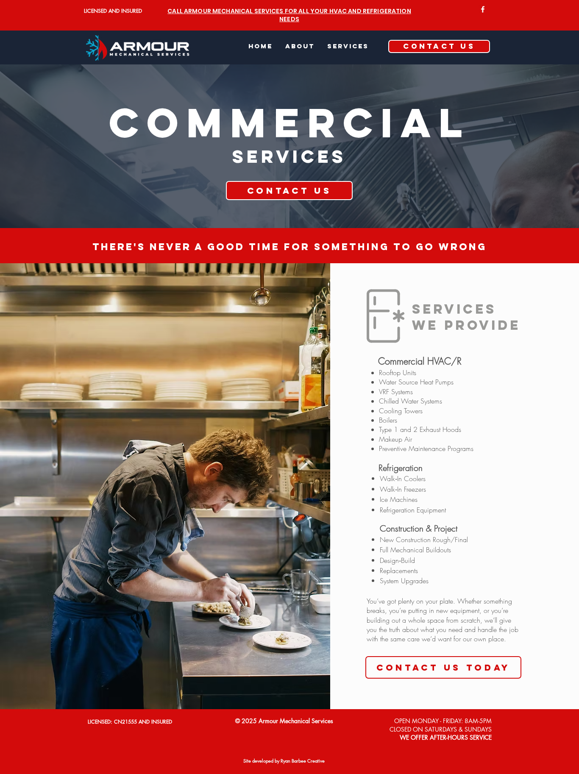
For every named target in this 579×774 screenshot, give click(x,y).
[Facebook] (483, 9)
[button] (348, 46)
